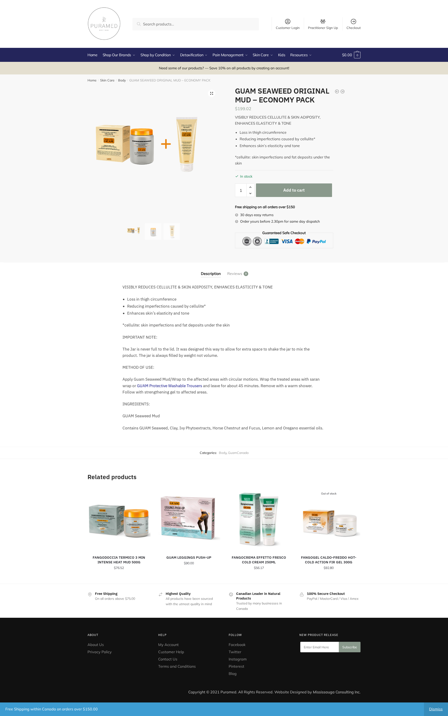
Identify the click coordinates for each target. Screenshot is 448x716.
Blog (233, 673)
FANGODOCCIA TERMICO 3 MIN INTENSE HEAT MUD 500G (119, 559)
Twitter (235, 651)
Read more (328, 578)
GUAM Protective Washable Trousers (169, 385)
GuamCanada (238, 453)
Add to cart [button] (119, 578)
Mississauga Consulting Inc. (336, 692)
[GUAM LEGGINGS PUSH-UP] (189, 518)
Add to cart (294, 190)
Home (92, 80)
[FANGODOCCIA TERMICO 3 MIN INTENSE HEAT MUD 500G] (119, 518)
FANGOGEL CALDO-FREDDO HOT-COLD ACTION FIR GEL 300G (328, 559)
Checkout (353, 28)
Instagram (238, 659)
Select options (189, 578)
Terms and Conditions (177, 666)
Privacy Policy (100, 651)
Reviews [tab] (234, 273)
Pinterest (237, 666)
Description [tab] (211, 273)
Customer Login (288, 28)
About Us (96, 644)
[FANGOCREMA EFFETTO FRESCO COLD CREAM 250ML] (258, 518)
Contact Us (167, 659)
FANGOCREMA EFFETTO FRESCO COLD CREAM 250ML (259, 559)
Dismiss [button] (436, 709)
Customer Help (171, 651)
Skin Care (107, 80)
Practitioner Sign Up (323, 27)
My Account (168, 644)
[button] (211, 93)
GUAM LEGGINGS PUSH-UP (188, 557)
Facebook (237, 644)
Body (122, 80)
